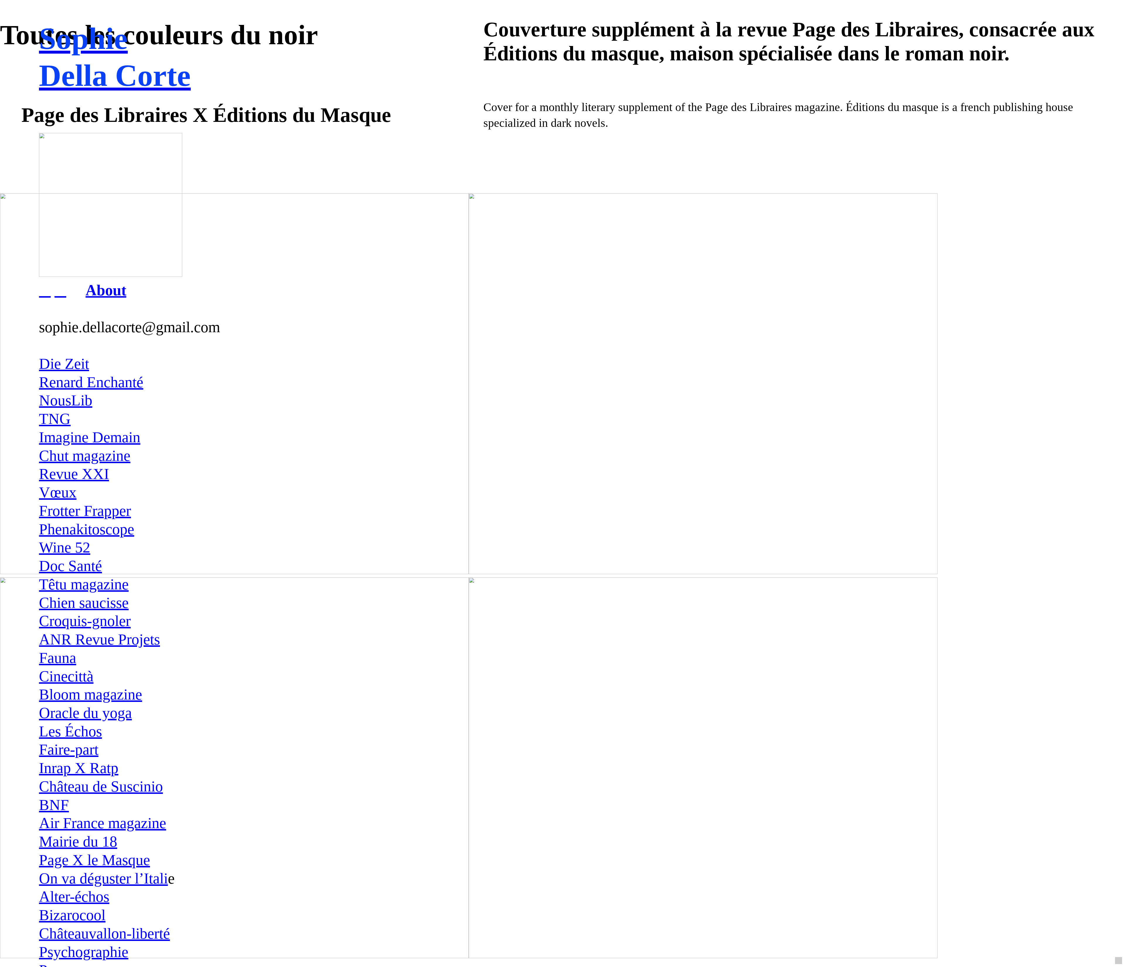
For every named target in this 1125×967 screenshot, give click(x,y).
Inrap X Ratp (78, 767)
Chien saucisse (84, 602)
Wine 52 (64, 547)
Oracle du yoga (85, 712)
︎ (60, 290)
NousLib (65, 400)
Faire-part (68, 749)
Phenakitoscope (86, 529)
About (106, 290)
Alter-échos (74, 896)
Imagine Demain (89, 437)
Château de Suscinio (101, 786)
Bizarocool (72, 914)
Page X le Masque (94, 859)
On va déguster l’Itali (103, 878)
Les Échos (70, 731)
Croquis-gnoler (85, 620)
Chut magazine (84, 455)
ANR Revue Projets (99, 639)
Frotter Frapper (85, 510)
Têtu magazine (84, 584)
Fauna (57, 657)
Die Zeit (64, 363)
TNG (55, 418)
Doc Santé (70, 565)
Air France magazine (102, 822)
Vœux (57, 492)
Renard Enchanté (91, 382)
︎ (45, 290)
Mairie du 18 (78, 841)
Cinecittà (66, 676)
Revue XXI (74, 473)
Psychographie (83, 951)
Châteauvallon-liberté (104, 933)
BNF (54, 804)
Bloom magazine (90, 694)
